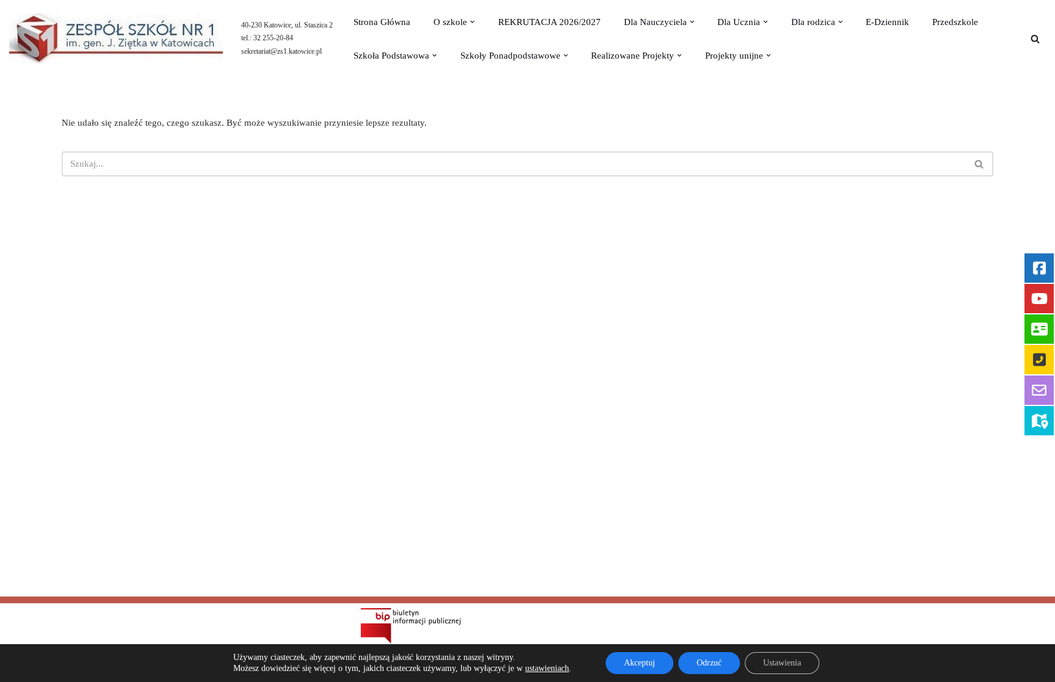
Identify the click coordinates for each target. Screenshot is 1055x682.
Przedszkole (955, 22)
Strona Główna (381, 22)
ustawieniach (547, 668)
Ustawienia (782, 662)
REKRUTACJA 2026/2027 (549, 22)
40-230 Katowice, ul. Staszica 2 (287, 25)
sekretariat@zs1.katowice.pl (281, 51)
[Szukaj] (1035, 38)
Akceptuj (639, 662)
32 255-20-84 (273, 38)
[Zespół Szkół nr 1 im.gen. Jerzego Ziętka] (116, 38)
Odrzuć (709, 662)
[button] (472, 22)
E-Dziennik (887, 22)
